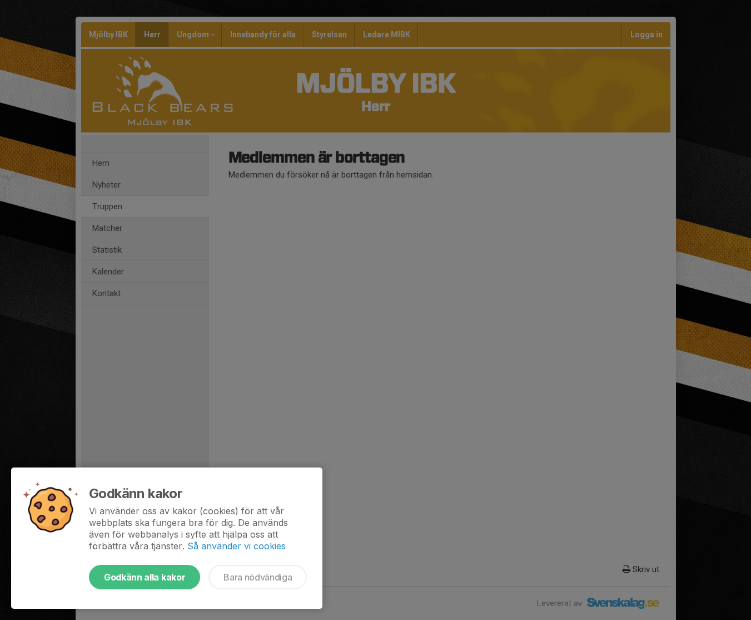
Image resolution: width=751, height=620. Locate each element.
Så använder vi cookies (236, 546)
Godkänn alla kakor (144, 577)
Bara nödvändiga (257, 577)
